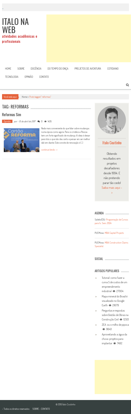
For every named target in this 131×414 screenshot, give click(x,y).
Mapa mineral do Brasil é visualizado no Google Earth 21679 (114, 301)
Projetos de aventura (88, 68)
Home (8, 68)
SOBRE (35, 408)
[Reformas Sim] (22, 140)
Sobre (21, 68)
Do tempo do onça (58, 68)
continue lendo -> (49, 149)
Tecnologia (11, 76)
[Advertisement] (88, 38)
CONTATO (45, 408)
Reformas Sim (11, 114)
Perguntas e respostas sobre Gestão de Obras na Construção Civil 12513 (115, 315)
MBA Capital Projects (114, 232)
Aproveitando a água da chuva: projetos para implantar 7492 (114, 339)
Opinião (29, 76)
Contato (44, 76)
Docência (36, 68)
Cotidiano (113, 68)
